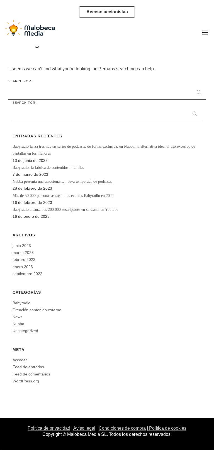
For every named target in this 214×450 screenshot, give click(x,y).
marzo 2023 (23, 252)
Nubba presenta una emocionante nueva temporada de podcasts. (62, 181)
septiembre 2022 (27, 273)
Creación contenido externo (37, 310)
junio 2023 (22, 245)
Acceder (20, 360)
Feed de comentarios (31, 374)
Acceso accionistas (107, 11)
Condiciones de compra (122, 428)
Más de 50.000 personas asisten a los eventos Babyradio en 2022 (63, 196)
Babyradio (21, 303)
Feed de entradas (28, 367)
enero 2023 (23, 266)
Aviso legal (84, 428)
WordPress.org (26, 381)
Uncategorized (25, 330)
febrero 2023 (24, 259)
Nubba (18, 324)
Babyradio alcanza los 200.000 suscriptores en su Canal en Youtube (65, 209)
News (17, 317)
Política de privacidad (49, 428)
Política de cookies (167, 428)
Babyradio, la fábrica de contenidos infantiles (48, 167)
